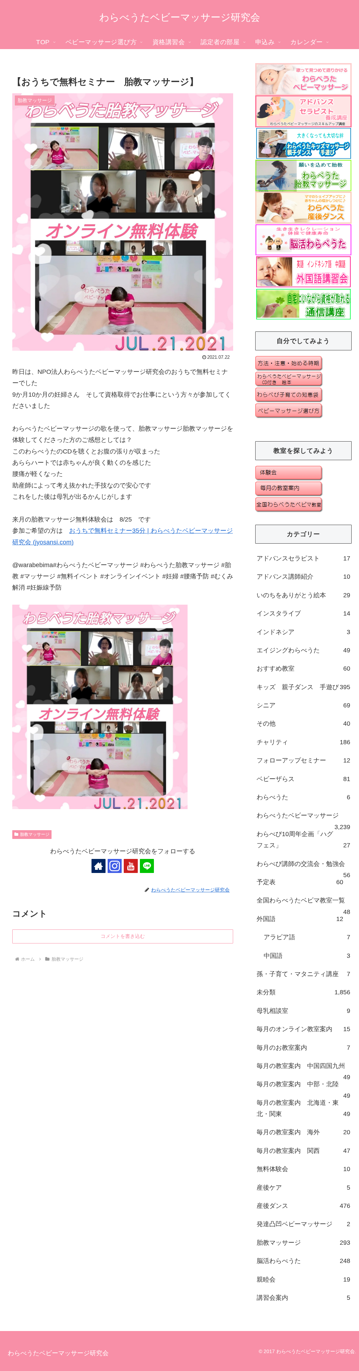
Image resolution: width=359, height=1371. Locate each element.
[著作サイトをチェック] (99, 866)
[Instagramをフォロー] (115, 866)
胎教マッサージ (34, 834)
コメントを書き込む (123, 936)
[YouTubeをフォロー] (131, 866)
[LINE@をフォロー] (147, 866)
